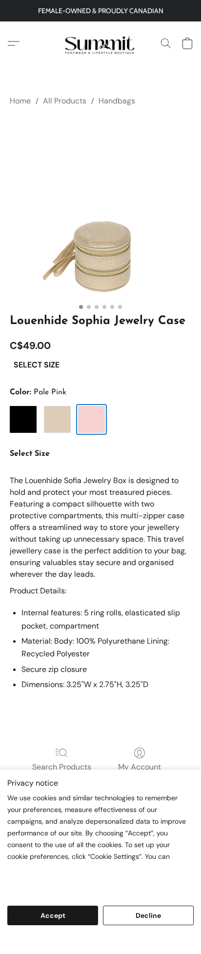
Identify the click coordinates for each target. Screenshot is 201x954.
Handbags (117, 101)
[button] (100, 43)
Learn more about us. (44, 890)
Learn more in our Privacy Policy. (64, 878)
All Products (64, 101)
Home (20, 101)
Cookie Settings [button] (100, 940)
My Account (139, 767)
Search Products (61, 767)
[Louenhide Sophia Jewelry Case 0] (100, 208)
